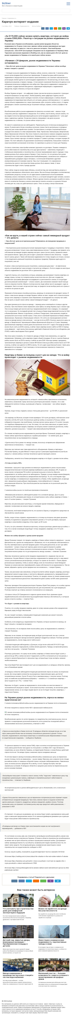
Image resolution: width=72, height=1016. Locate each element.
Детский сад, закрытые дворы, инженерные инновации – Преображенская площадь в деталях (16, 943)
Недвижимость (24, 26)
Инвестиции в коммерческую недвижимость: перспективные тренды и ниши (52, 942)
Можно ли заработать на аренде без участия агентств (52, 910)
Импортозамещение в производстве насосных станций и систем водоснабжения (18, 975)
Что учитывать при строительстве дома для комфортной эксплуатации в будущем (18, 911)
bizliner (6, 3)
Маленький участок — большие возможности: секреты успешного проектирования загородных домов (53, 976)
